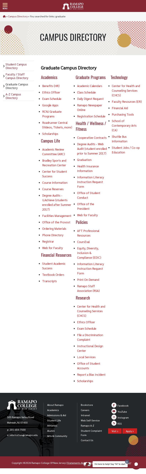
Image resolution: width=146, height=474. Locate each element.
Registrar (48, 241)
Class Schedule (86, 92)
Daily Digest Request (90, 99)
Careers (85, 410)
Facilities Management (56, 216)
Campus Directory (18, 16)
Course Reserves (53, 189)
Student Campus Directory (16, 66)
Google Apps (50, 105)
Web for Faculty (52, 248)
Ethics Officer (51, 92)
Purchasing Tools (123, 114)
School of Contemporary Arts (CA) (124, 125)
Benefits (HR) (50, 86)
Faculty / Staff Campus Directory (17, 76)
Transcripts (49, 281)
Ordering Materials (54, 228)
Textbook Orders (53, 275)
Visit (114, 431)
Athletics (52, 425)
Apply (129, 431)
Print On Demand (88, 280)
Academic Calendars (89, 86)
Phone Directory (52, 235)
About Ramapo (55, 404)
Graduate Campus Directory (17, 86)
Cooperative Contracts (92, 138)
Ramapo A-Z (87, 425)
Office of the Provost (56, 222)
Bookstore (87, 404)
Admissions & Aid (56, 415)
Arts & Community (57, 435)
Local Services (86, 357)
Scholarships (50, 134)
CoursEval (83, 242)
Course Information (54, 182)
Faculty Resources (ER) (127, 101)
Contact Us (87, 440)
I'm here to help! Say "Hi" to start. (110, 464)
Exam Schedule (51, 99)
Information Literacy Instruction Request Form (90, 181)
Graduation (84, 160)
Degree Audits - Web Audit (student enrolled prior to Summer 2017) (92, 148)
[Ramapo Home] (73, 6)
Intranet (85, 415)
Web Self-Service (90, 420)
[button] (136, 464)
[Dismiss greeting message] (127, 462)
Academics (53, 410)
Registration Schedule (91, 116)
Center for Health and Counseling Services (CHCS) (91, 311)
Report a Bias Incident (91, 374)
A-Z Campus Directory (13, 96)
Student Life (54, 420)
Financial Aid (120, 108)
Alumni (51, 430)
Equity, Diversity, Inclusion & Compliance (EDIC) (89, 252)
